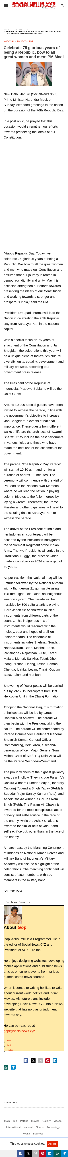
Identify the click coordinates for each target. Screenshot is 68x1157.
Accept (52, 1143)
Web (9, 1045)
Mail (9, 1040)
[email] (35, 1153)
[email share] (40, 1060)
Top (31, 41)
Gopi (23, 927)
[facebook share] (26, 1060)
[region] (34, 17)
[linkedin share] (55, 1060)
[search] (62, 5)
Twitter (10, 1050)
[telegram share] (13, 1067)
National (20, 30)
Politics (21, 41)
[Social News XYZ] (34, 5)
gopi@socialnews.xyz (19, 1031)
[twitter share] (33, 1060)
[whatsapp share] (6, 1067)
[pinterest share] (47, 1060)
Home (7, 30)
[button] (34, 74)
